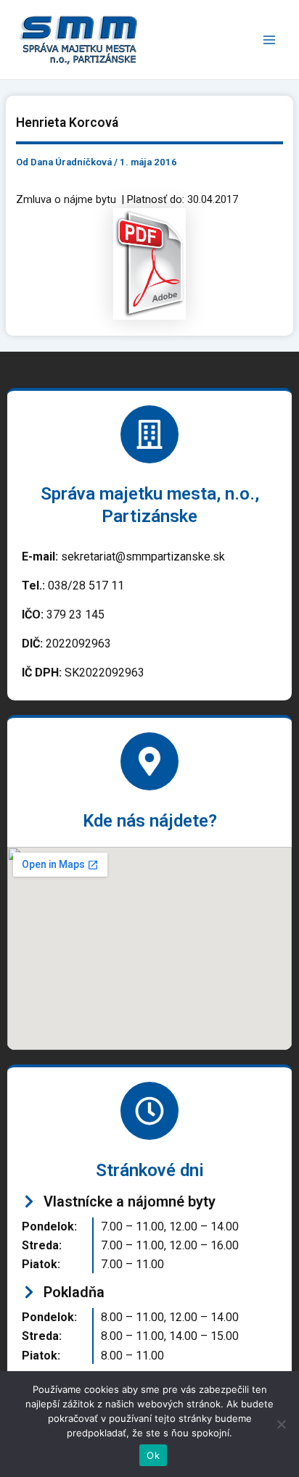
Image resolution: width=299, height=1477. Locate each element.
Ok (153, 1455)
